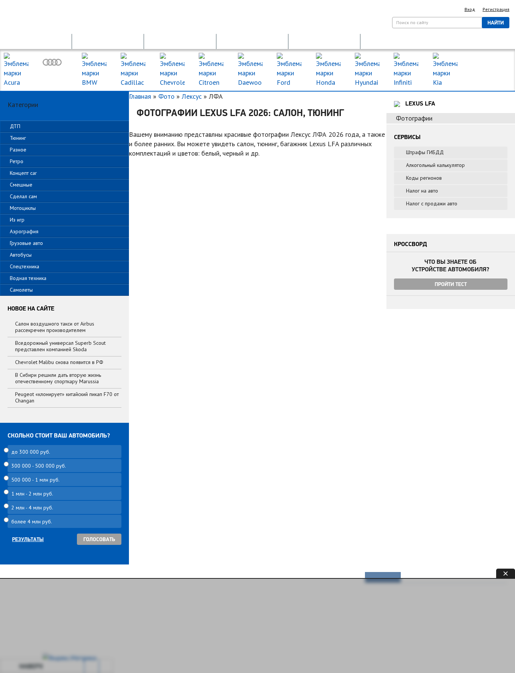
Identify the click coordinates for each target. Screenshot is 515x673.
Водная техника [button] (28, 278)
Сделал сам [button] (23, 196)
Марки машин (486, 63)
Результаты (28, 539)
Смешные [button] (21, 184)
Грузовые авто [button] (26, 243)
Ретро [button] (16, 161)
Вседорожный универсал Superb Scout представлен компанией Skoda (60, 346)
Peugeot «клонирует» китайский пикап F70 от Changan (67, 397)
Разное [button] (18, 149)
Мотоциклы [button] (23, 208)
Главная (140, 96)
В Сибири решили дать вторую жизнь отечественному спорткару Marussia (58, 378)
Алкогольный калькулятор (435, 165)
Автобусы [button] (21, 254)
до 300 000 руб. (30, 451)
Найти (495, 23)
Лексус (192, 96)
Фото (166, 96)
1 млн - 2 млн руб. (32, 493)
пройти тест (451, 284)
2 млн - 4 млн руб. (32, 507)
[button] (36, 41)
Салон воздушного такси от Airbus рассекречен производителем (54, 326)
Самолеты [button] (21, 289)
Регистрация (496, 9)
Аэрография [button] (24, 231)
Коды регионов (424, 177)
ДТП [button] (15, 126)
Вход (469, 9)
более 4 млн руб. (31, 521)
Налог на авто (422, 190)
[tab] (64, 126)
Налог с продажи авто (431, 203)
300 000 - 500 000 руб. (38, 465)
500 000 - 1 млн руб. (35, 479)
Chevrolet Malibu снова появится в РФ (59, 362)
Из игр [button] (17, 219)
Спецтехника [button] (24, 266)
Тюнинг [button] (18, 138)
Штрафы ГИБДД (425, 152)
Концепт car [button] (23, 173)
